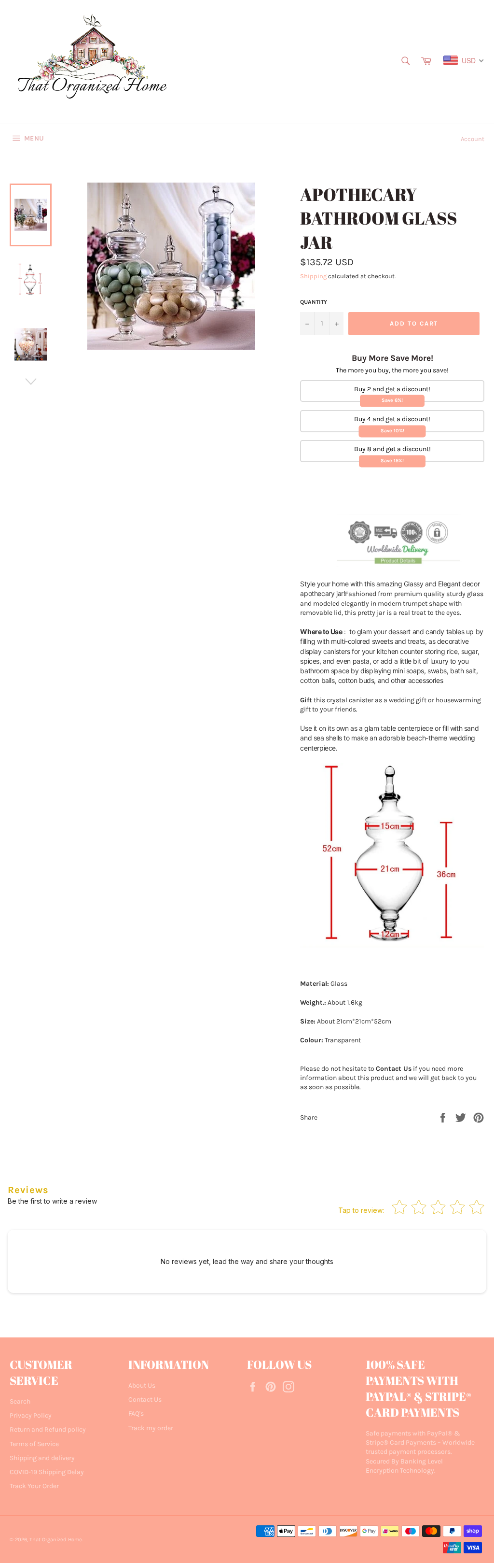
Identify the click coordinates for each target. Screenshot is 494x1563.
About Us (141, 1385)
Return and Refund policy (48, 1429)
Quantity (313, 301)
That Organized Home (55, 1539)
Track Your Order (34, 1486)
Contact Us (145, 1399)
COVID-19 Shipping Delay (47, 1472)
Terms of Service (34, 1444)
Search (20, 1401)
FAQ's (136, 1413)
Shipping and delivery (42, 1458)
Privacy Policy (31, 1415)
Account (472, 138)
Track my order (150, 1428)
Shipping (313, 276)
